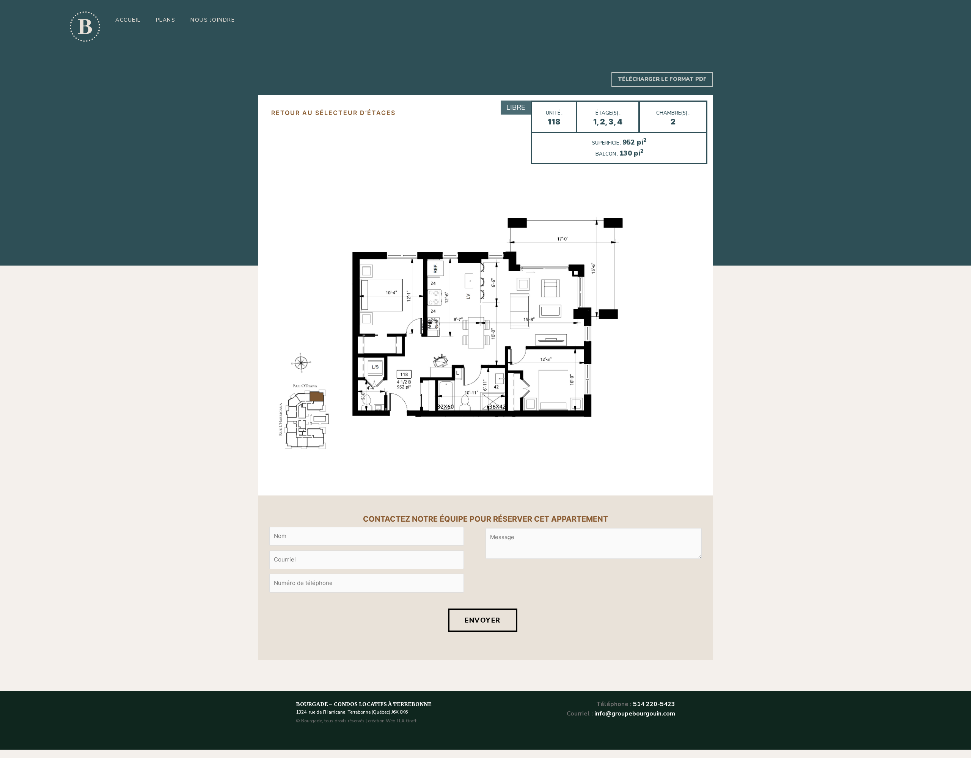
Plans (166, 20)
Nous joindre (212, 20)
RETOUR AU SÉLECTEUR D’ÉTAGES (333, 112)
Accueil (128, 20)
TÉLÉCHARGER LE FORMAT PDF (662, 79)
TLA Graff (406, 721)
